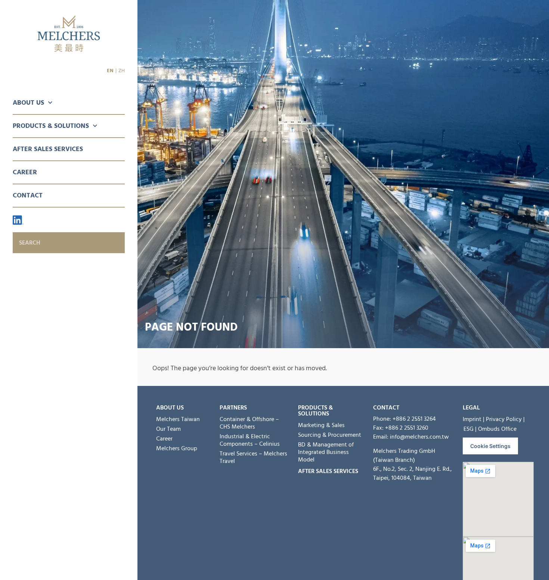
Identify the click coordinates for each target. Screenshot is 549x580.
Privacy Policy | (505, 419)
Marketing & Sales (321, 425)
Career (25, 172)
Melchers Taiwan (178, 419)
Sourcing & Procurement (329, 435)
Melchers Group (176, 448)
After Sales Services (48, 149)
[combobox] (69, 242)
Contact (28, 195)
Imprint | (473, 419)
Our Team (168, 429)
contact (386, 407)
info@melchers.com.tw (419, 437)
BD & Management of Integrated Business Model (326, 452)
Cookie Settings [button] (490, 446)
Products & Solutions (51, 126)
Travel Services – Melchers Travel (253, 457)
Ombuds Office (497, 429)
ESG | (470, 429)
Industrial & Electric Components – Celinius (250, 440)
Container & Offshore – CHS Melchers (249, 423)
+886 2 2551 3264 (414, 419)
